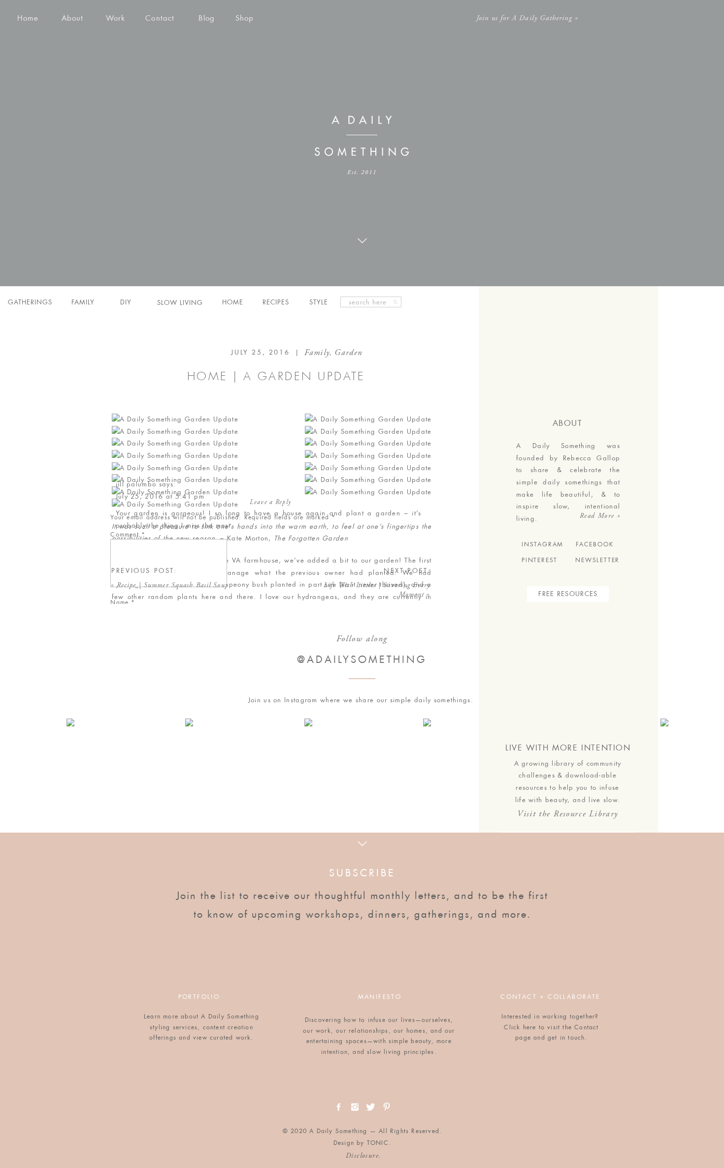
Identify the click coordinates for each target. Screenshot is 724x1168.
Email (121, 630)
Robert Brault (260, 1073)
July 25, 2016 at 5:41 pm (160, 496)
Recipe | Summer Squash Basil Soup (173, 585)
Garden (348, 352)
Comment (127, 535)
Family (316, 352)
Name (122, 602)
